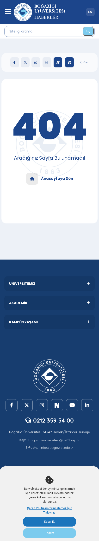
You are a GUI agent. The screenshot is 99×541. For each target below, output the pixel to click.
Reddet (49, 533)
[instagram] (42, 405)
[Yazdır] (47, 62)
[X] (25, 62)
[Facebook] (14, 62)
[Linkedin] (87, 405)
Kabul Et (49, 521)
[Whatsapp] (35, 62)
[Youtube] (72, 405)
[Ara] (88, 31)
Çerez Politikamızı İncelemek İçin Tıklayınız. (49, 510)
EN (90, 12)
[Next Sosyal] (57, 405)
